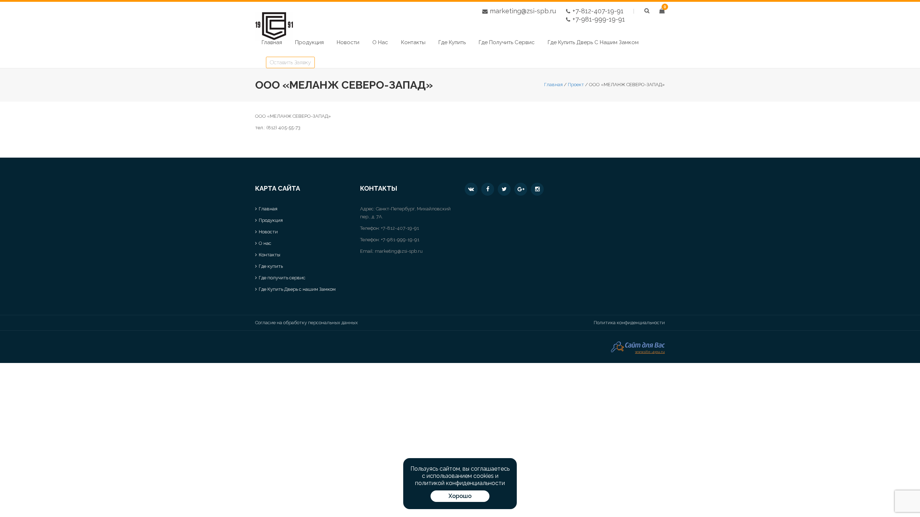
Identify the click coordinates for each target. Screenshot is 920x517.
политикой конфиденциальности (460, 483)
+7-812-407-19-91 (598, 11)
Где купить (452, 42)
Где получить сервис (507, 42)
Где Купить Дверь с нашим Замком (593, 42)
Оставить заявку (290, 62)
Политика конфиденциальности (629, 322)
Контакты (413, 42)
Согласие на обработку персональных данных (306, 322)
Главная (272, 42)
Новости (348, 42)
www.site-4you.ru (650, 351)
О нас (380, 42)
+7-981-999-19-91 (598, 19)
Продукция (309, 42)
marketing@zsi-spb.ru (523, 11)
